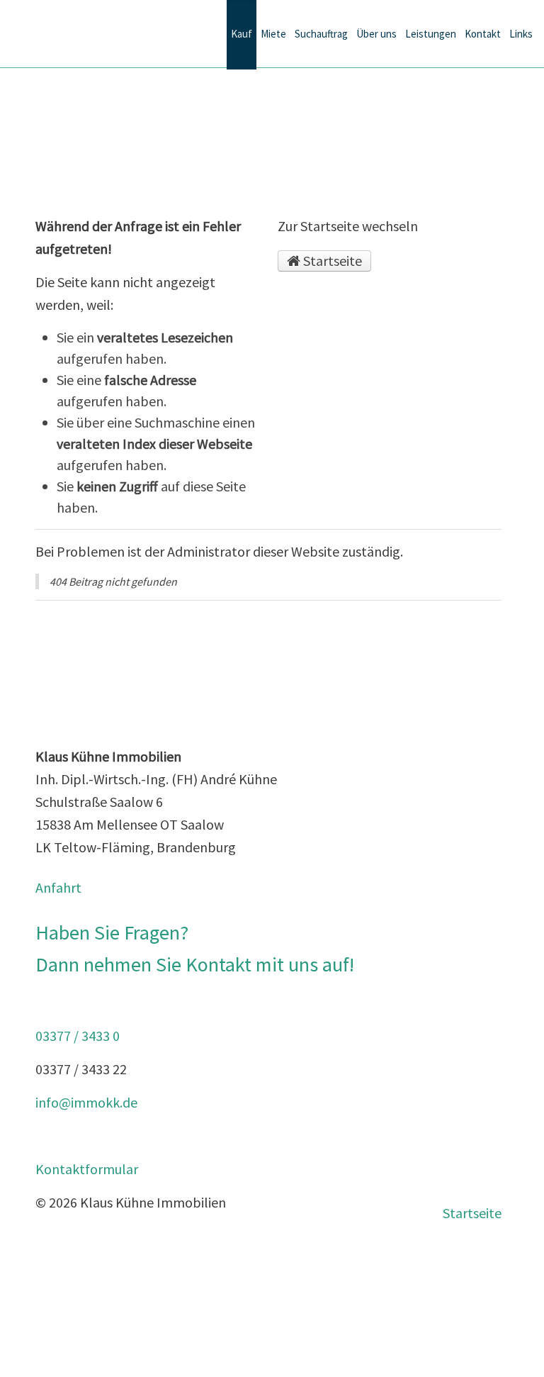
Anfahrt (58, 887)
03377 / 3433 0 (77, 1035)
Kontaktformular (86, 1169)
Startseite (331, 260)
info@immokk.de (86, 1102)
